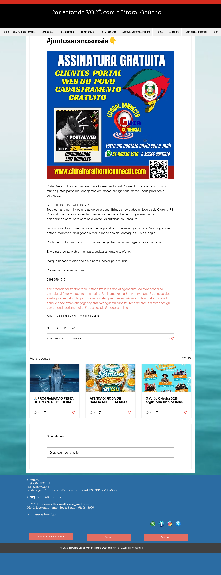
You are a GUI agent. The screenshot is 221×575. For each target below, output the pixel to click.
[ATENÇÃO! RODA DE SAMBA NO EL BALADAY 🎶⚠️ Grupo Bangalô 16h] (111, 378)
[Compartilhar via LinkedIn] (65, 327)
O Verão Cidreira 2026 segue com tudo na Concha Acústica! (166, 400)
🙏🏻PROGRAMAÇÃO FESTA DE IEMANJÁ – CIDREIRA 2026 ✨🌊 (54, 400)
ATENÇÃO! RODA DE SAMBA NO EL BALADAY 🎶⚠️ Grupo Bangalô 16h (108, 400)
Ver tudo (187, 357)
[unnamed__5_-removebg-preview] (161, 523)
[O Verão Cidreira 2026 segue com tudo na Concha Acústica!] (166, 378)
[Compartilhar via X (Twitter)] (56, 327)
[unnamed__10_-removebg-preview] (178, 523)
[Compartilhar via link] (73, 327)
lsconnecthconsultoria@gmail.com (65, 504)
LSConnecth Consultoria (132, 548)
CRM (50, 315)
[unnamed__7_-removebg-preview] (153, 523)
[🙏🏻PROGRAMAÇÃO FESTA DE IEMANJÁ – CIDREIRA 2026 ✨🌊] (54, 378)
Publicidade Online (66, 315)
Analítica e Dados (89, 315)
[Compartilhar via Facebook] (48, 327)
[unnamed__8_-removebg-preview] (169, 523)
